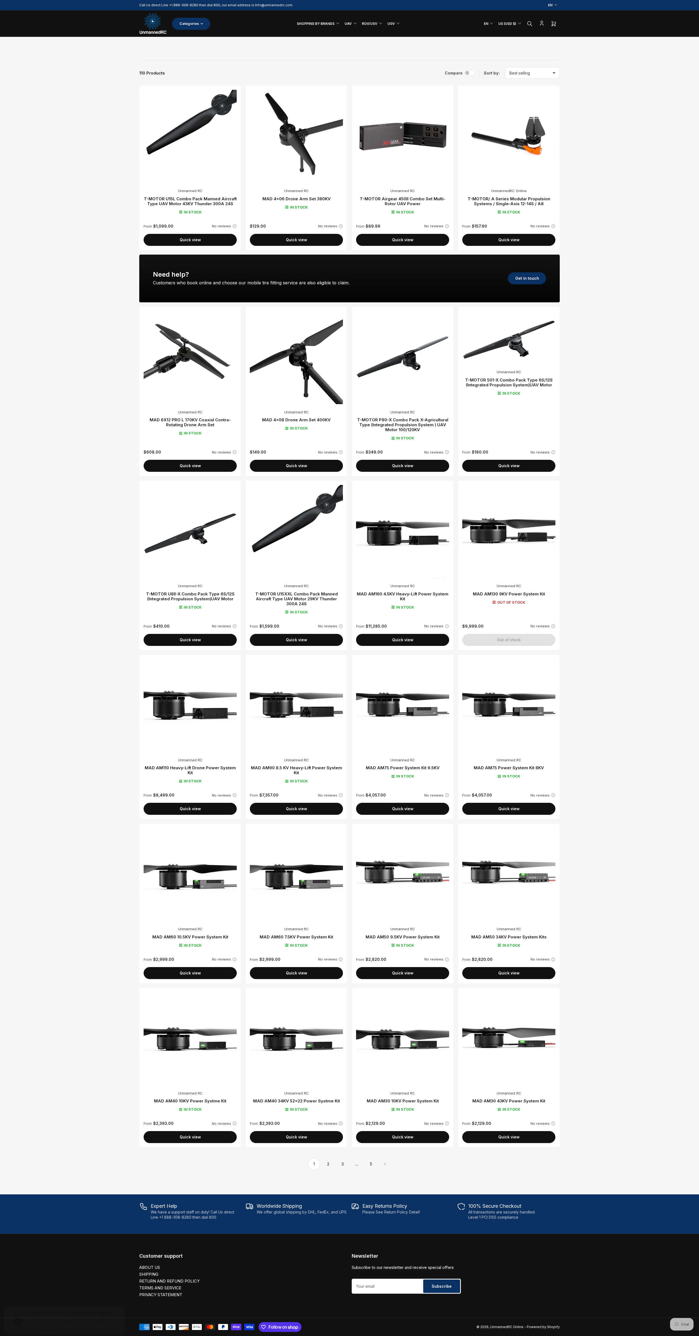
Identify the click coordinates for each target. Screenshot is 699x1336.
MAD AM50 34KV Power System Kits (509, 937)
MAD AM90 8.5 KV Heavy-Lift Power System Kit (296, 770)
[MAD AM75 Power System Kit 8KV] (508, 705)
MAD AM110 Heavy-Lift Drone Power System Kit (190, 770)
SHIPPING (148, 1274)
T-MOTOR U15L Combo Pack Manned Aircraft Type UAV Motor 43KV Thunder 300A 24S (190, 201)
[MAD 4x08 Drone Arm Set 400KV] (296, 357)
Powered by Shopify (543, 1327)
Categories (189, 23)
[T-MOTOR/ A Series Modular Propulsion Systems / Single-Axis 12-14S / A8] (508, 136)
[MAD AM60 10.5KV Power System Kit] (190, 874)
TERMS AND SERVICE (160, 1287)
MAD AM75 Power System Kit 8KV (509, 767)
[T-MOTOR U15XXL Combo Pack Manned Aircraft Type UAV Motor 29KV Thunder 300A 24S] (296, 531)
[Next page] (385, 1164)
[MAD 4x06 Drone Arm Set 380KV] (296, 136)
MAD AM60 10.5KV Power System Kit (190, 937)
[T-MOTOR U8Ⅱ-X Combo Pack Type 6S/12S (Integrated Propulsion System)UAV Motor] (190, 531)
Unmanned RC (190, 191)
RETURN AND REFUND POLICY (169, 1281)
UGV (391, 24)
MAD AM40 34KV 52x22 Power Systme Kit (296, 1101)
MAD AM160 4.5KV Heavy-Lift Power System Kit (402, 596)
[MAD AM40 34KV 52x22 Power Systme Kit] (296, 1038)
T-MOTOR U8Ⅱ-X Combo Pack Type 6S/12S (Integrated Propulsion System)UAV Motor (190, 596)
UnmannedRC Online (509, 191)
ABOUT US (149, 1267)
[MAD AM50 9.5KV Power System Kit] (402, 874)
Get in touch (527, 278)
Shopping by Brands (315, 24)
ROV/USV (369, 24)
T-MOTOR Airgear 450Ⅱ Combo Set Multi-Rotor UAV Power (402, 201)
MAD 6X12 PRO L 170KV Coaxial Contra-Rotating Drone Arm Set (190, 422)
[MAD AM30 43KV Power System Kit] (508, 1038)
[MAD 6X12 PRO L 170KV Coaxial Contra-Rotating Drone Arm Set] (190, 357)
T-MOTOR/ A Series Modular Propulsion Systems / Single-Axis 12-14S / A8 (509, 201)
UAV (348, 24)
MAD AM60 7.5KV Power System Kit (296, 937)
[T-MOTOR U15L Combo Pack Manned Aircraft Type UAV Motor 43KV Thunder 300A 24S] (190, 136)
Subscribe (442, 1286)
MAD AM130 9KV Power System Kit (509, 594)
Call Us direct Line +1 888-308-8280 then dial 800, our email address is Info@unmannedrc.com (215, 5)
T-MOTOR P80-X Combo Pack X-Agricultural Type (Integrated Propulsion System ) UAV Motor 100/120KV (402, 424)
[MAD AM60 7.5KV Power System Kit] (296, 874)
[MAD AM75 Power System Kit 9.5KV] (402, 705)
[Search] (530, 24)
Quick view (190, 239)
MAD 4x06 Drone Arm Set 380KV (296, 198)
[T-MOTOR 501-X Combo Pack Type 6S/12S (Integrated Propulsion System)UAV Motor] (508, 337)
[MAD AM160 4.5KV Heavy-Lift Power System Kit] (402, 531)
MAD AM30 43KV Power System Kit (508, 1101)
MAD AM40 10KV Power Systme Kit (190, 1101)
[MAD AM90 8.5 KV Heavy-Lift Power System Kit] (296, 705)
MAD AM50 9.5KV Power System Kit (403, 937)
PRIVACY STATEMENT (160, 1294)
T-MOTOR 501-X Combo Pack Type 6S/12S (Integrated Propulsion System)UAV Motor (509, 382)
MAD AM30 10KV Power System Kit (403, 1101)
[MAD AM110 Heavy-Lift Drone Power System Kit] (190, 705)
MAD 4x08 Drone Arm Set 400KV (296, 419)
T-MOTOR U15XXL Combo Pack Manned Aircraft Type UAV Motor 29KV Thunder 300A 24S (296, 598)
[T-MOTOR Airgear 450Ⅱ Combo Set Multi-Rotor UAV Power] (402, 136)
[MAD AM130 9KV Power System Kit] (508, 531)
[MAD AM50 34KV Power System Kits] (508, 874)
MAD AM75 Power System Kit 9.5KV (403, 767)
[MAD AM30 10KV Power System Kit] (402, 1038)
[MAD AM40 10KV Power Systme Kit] (190, 1038)
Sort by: (492, 73)
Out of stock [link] (509, 639)
